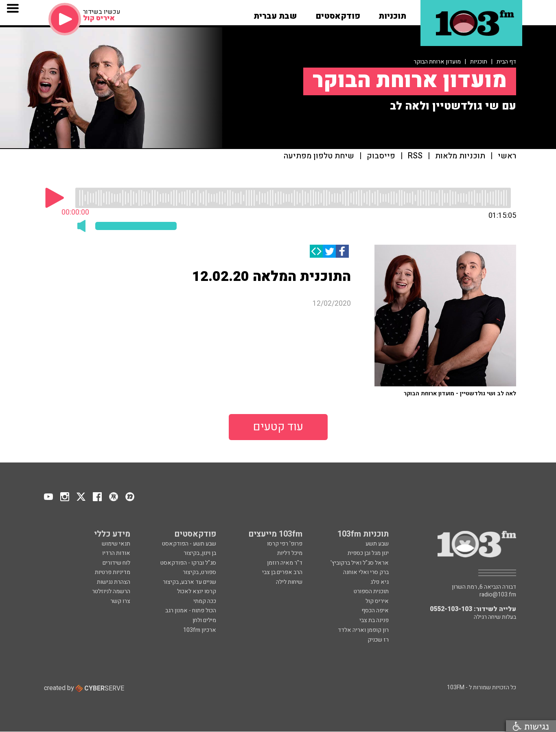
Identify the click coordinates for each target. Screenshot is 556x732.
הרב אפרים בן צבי (282, 572)
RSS (415, 156)
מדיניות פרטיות (112, 572)
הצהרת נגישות (113, 582)
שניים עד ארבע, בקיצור (189, 582)
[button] (392, 13)
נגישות (535, 726)
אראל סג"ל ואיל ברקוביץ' (360, 563)
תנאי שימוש (116, 544)
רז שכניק (378, 640)
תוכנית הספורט (371, 591)
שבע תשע (377, 544)
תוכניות (478, 61)
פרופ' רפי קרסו (284, 544)
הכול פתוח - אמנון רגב (190, 610)
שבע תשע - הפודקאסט (189, 544)
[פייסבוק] (342, 251)
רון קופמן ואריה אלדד (363, 630)
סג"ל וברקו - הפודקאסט (188, 563)
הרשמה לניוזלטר (111, 591)
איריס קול (377, 601)
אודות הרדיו (116, 553)
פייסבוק (381, 156)
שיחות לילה (289, 582)
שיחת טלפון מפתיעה (319, 156)
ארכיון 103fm (199, 630)
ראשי (507, 156)
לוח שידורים (116, 563)
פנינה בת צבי (374, 620)
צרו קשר (120, 601)
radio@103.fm (497, 595)
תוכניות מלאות (460, 156)
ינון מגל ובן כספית (368, 553)
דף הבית (506, 61)
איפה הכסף (375, 610)
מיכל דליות (289, 553)
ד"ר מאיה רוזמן (284, 563)
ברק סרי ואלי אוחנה (366, 572)
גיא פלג (379, 582)
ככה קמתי (204, 601)
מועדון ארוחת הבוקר (437, 61)
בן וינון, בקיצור (200, 553)
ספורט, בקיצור (199, 572)
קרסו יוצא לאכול (196, 591)
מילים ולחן (204, 620)
